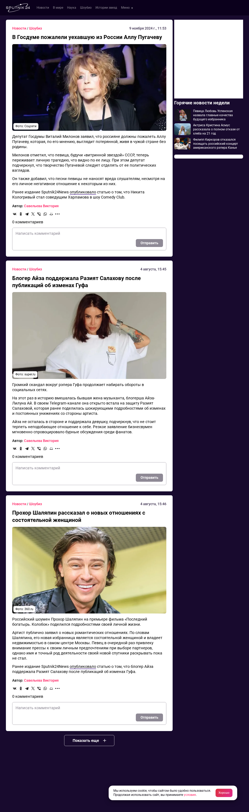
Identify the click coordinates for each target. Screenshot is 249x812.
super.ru (29, 374)
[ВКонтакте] (14, 214)
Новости (43, 7)
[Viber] (39, 214)
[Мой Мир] (51, 214)
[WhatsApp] (45, 214)
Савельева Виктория (41, 206)
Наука (71, 7)
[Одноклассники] (20, 214)
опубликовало (83, 192)
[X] (33, 214)
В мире (58, 7)
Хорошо (224, 792)
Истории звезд (106, 7)
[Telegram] (26, 214)
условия (190, 795)
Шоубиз (86, 7)
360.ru (28, 609)
